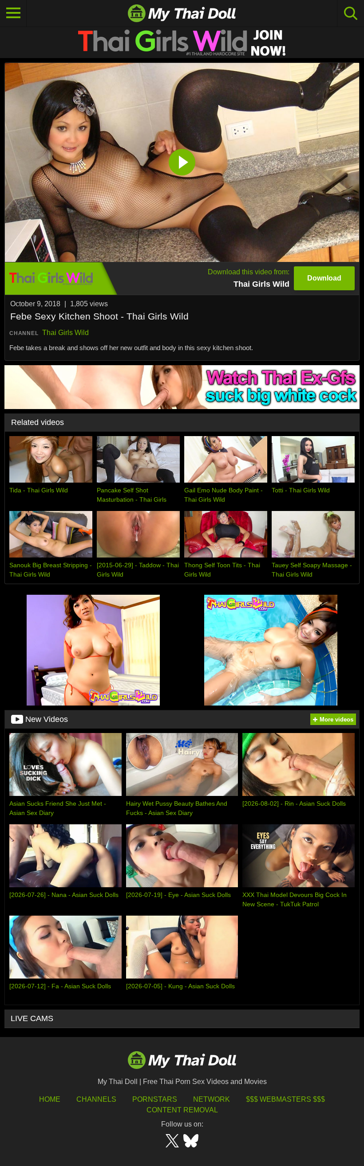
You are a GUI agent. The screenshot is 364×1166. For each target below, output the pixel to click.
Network (211, 1099)
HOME (49, 1099)
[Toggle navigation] (13, 13)
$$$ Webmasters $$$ (285, 1099)
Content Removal (182, 1110)
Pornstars (154, 1099)
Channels (96, 1099)
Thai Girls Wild (65, 332)
